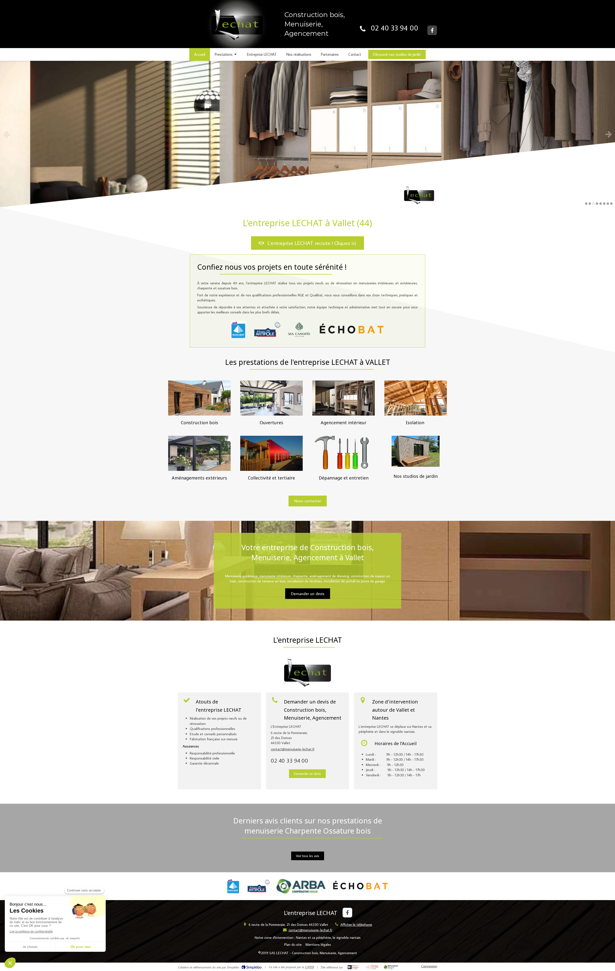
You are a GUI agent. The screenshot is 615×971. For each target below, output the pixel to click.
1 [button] (586, 203)
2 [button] (590, 203)
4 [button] (597, 203)
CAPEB (309, 967)
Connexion (429, 966)
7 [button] (608, 203)
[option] (307, 134)
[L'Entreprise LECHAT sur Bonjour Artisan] (353, 967)
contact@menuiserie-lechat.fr (292, 749)
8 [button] (611, 203)
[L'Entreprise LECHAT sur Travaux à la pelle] (372, 967)
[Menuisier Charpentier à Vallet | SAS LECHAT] (235, 28)
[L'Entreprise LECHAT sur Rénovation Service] (391, 967)
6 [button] (604, 203)
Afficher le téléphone (356, 924)
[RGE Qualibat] (238, 329)
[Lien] (267, 329)
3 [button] (593, 203)
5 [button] (600, 203)
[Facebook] (432, 30)
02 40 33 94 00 (394, 27)
